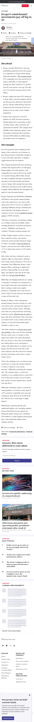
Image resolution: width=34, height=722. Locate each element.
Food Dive (19, 679)
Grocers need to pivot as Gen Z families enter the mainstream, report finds (18, 574)
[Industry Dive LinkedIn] (3, 646)
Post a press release (14, 631)
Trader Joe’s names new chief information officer (18, 556)
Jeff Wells (9, 27)
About (3, 656)
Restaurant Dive (21, 682)
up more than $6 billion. (17, 275)
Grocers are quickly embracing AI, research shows (17, 494)
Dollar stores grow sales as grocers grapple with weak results (18, 547)
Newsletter (4, 665)
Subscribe (25, 5)
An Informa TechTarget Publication (17, 1)
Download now (8, 718)
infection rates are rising (22, 314)
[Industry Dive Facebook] (7, 646)
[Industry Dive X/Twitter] (10, 646)
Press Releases (6, 673)
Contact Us (5, 662)
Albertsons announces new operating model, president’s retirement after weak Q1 (15, 525)
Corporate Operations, (17, 431)
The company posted (24, 76)
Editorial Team (5, 659)
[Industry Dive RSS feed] (14, 646)
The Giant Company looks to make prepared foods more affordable (18, 564)
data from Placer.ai (23, 243)
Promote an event (21, 669)
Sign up (17, 460)
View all (4, 631)
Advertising (19, 658)
